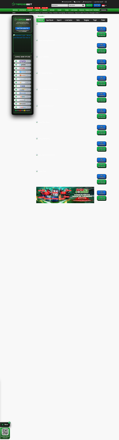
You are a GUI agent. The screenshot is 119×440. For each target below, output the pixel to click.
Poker (59, 10)
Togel (95, 20)
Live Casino (74, 10)
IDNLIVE (45, 10)
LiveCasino (68, 20)
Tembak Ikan (89, 10)
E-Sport (30, 10)
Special (40, 20)
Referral (96, 10)
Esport (59, 20)
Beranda (15, 10)
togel (67, 10)
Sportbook (22, 10)
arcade (52, 10)
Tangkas (81, 10)
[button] (5, 424)
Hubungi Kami (88, 2)
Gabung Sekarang (101, 34)
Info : (14, 13)
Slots (37, 10)
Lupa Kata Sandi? (99, 2)
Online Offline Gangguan (23, 110)
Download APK (67, 2)
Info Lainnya (101, 29)
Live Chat (77, 2)
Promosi (103, 10)
